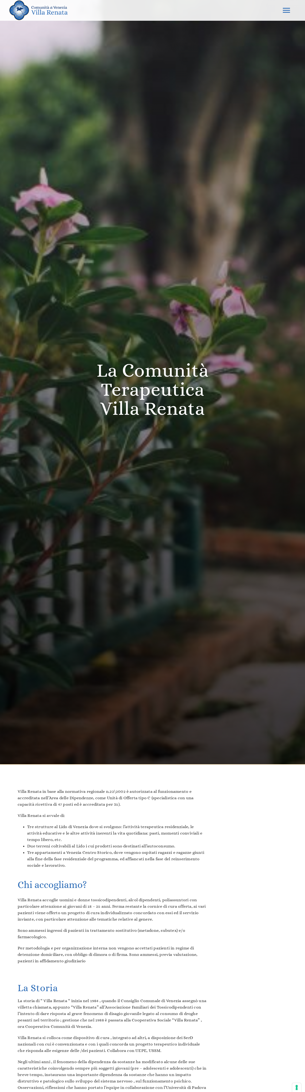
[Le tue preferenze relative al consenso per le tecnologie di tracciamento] (296, 1087)
